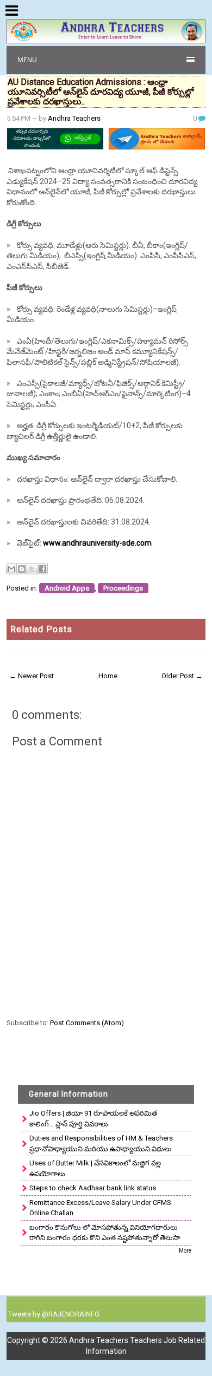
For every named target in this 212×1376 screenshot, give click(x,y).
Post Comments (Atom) (87, 1023)
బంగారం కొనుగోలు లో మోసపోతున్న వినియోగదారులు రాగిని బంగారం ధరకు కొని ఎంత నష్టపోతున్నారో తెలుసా (104, 1232)
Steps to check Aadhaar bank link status (92, 1188)
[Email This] (11, 568)
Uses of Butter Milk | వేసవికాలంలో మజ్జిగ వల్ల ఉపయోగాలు (95, 1168)
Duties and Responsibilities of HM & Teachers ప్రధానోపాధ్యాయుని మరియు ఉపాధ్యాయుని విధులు (101, 1143)
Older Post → (182, 676)
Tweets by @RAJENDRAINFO (53, 1314)
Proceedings (123, 588)
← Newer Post (31, 676)
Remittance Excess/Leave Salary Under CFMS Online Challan (100, 1207)
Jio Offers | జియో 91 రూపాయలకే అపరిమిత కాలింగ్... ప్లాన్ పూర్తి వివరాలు (93, 1118)
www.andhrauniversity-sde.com (97, 543)
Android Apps (67, 588)
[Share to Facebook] (42, 568)
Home (107, 676)
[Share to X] (32, 568)
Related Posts (41, 629)
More (185, 1250)
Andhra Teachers (74, 118)
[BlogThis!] (21, 568)
